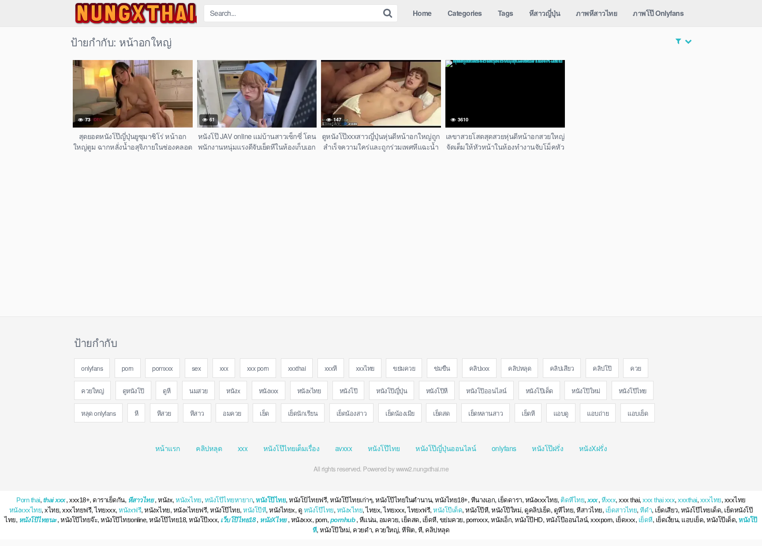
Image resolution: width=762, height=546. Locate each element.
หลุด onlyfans (98, 413)
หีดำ (646, 510)
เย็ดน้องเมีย (400, 413)
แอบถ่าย (598, 413)
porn (128, 368)
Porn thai (28, 500)
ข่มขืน (442, 368)
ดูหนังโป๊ (133, 390)
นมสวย (198, 390)
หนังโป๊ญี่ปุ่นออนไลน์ (445, 448)
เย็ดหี (528, 413)
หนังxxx (268, 390)
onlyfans (92, 368)
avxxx (343, 448)
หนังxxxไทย (25, 510)
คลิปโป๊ (602, 368)
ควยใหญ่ (92, 390)
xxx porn (258, 368)
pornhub (342, 519)
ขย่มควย (404, 368)
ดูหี (166, 390)
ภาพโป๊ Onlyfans (658, 13)
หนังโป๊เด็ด (539, 390)
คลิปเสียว (562, 368)
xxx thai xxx (658, 500)
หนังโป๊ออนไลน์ (486, 390)
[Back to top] (738, 517)
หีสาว (197, 413)
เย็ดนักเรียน (303, 413)
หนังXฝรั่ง (593, 448)
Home (422, 13)
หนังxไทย (309, 390)
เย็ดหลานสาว (485, 413)
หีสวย (164, 413)
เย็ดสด (441, 413)
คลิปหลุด (519, 368)
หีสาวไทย (141, 500)
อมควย (232, 413)
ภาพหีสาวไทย (596, 13)
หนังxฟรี (130, 510)
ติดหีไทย (572, 500)
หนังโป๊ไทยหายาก (229, 500)
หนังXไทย (273, 519)
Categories (465, 13)
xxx (224, 368)
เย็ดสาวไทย (621, 510)
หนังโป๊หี (437, 390)
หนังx (233, 390)
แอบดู (560, 413)
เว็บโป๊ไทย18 (237, 519)
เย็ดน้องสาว (351, 413)
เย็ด (264, 413)
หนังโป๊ (349, 390)
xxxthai (297, 368)
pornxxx (162, 368)
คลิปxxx (479, 368)
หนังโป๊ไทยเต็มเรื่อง (291, 448)
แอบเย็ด (638, 413)
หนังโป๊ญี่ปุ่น (391, 390)
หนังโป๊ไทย (632, 390)
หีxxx (608, 500)
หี (136, 413)
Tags (505, 13)
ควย (635, 368)
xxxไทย (365, 368)
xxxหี (331, 368)
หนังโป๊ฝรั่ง (547, 448)
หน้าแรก (167, 448)
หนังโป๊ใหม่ (586, 390)
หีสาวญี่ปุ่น (544, 13)
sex (196, 368)
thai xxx (54, 500)
